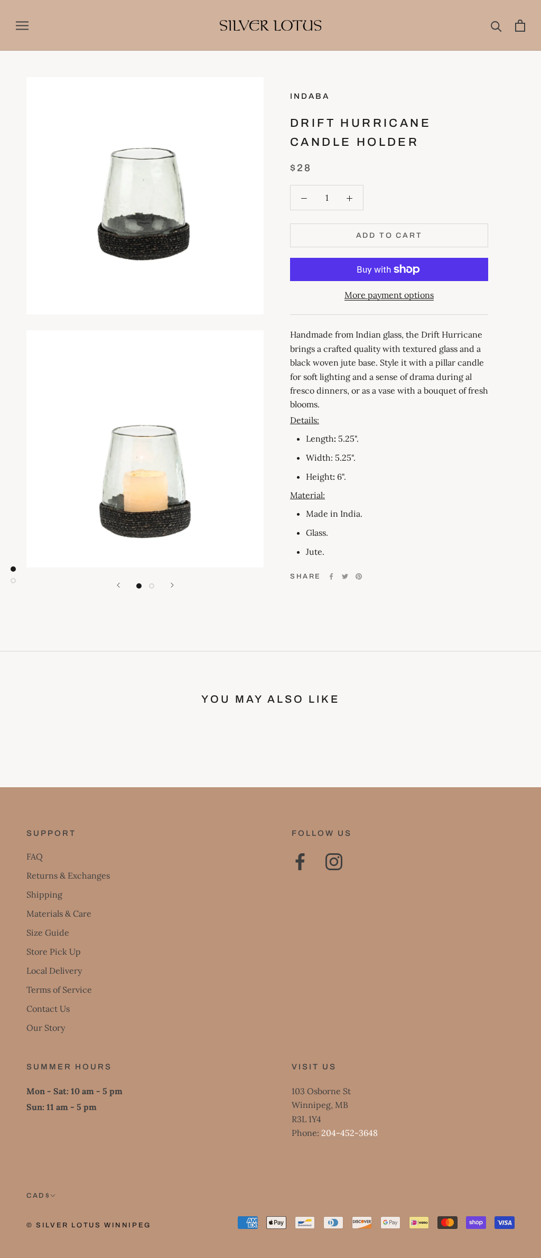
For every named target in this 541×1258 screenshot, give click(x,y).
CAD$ (38, 1195)
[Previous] (118, 585)
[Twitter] (345, 576)
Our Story (45, 1027)
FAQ (34, 856)
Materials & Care (58, 913)
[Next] (172, 585)
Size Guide (47, 932)
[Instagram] (333, 861)
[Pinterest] (359, 576)
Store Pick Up (53, 951)
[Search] (496, 25)
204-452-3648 (349, 1132)
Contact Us (48, 1008)
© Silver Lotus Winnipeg (88, 1225)
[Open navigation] (22, 26)
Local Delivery (54, 970)
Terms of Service (59, 989)
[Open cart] (520, 26)
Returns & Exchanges (68, 875)
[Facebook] (331, 576)
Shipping (44, 894)
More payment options (389, 295)
